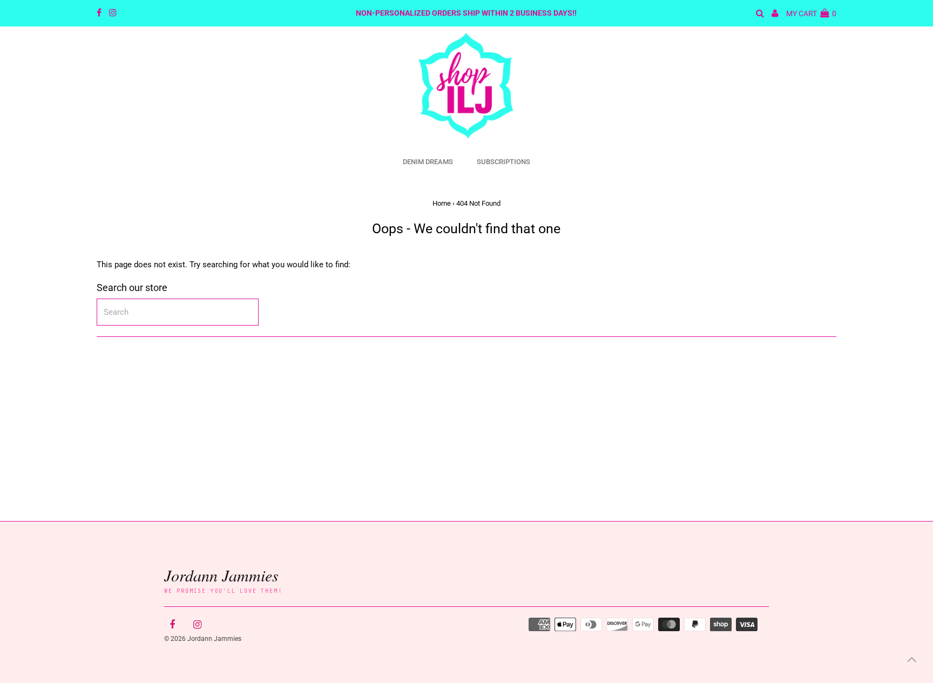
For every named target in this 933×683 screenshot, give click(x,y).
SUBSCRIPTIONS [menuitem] (503, 162)
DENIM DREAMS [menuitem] (428, 162)
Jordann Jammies (221, 575)
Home (441, 203)
